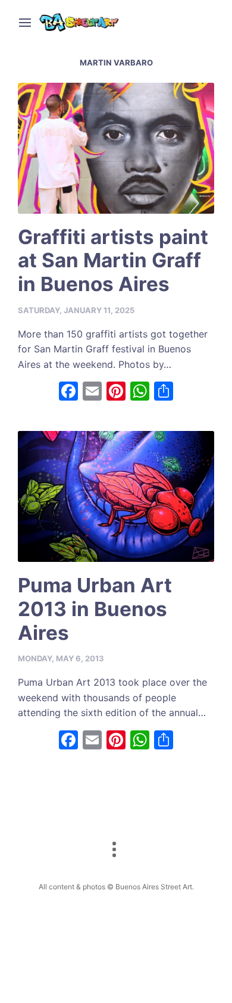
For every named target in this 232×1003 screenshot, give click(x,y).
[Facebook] (68, 393)
